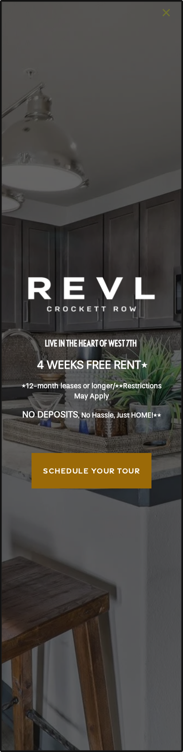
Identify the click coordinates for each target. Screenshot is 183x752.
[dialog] (91, 376)
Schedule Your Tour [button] (91, 470)
